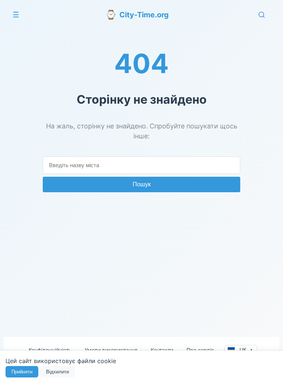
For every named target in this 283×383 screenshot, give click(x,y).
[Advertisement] (141, 259)
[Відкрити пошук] (261, 14)
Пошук (142, 184)
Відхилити (57, 372)
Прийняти (21, 372)
